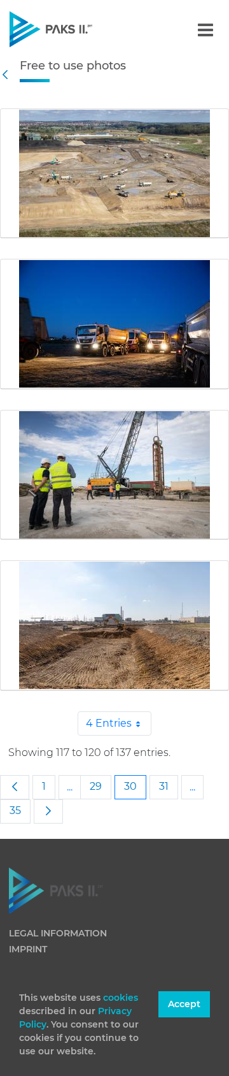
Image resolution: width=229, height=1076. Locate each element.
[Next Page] (48, 811)
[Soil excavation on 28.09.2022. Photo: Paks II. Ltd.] (114, 173)
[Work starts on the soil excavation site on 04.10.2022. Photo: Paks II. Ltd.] (114, 324)
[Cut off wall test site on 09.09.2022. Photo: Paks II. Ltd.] (114, 475)
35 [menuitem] (15, 810)
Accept (184, 1004)
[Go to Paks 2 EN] (73, 29)
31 (164, 786)
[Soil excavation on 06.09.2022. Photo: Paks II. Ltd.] (114, 625)
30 (130, 786)
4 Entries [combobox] (109, 723)
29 (96, 786)
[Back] (8, 74)
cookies (120, 997)
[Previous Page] (14, 787)
